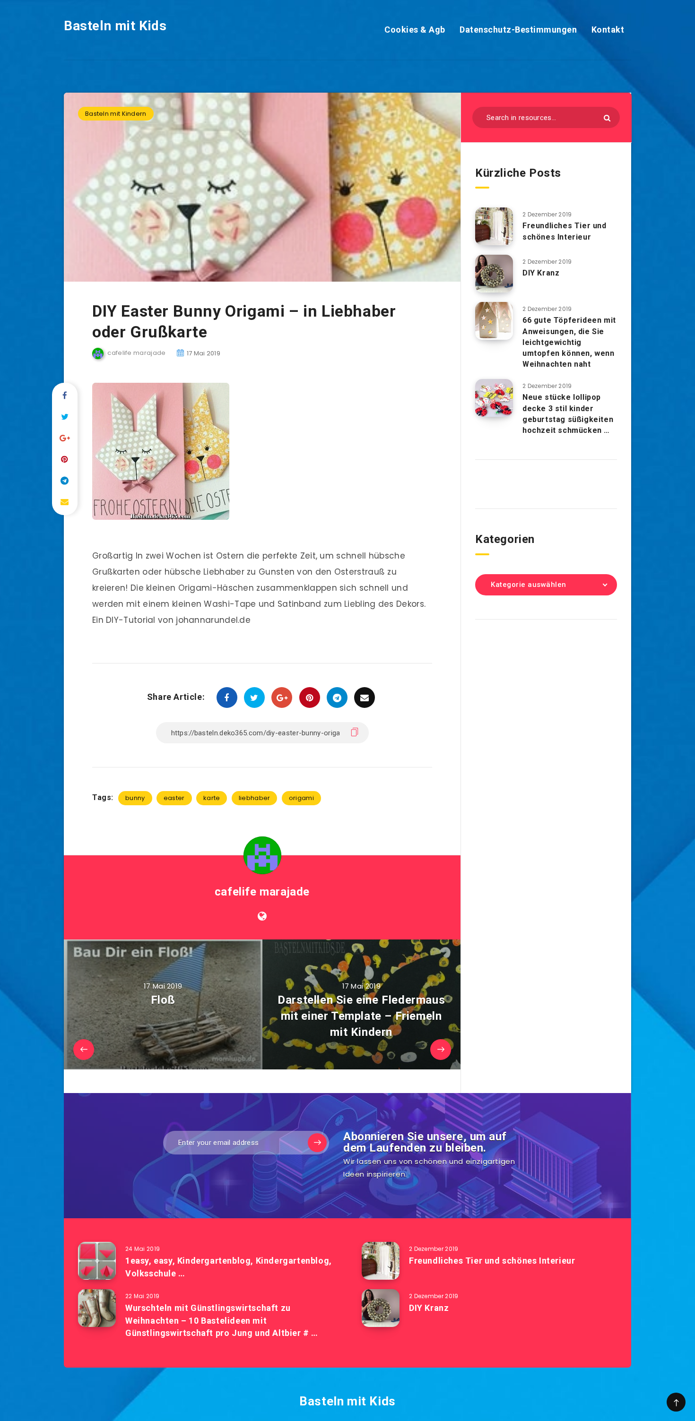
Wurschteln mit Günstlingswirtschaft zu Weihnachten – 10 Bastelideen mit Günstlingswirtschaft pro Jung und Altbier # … (221, 1320)
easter (174, 797)
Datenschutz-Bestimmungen (518, 29)
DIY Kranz (540, 272)
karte (211, 797)
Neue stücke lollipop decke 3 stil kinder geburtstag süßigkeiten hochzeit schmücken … (567, 414)
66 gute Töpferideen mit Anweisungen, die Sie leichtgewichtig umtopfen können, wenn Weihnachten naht (569, 342)
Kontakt (608, 29)
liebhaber (254, 797)
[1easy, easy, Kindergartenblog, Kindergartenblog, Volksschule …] (97, 1261)
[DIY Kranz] (494, 274)
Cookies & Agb (414, 29)
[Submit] (607, 118)
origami (301, 797)
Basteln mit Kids (115, 26)
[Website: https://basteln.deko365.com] (262, 916)
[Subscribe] (317, 1142)
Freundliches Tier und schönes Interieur (564, 231)
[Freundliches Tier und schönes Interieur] (494, 226)
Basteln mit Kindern (116, 113)
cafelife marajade (262, 891)
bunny (135, 797)
